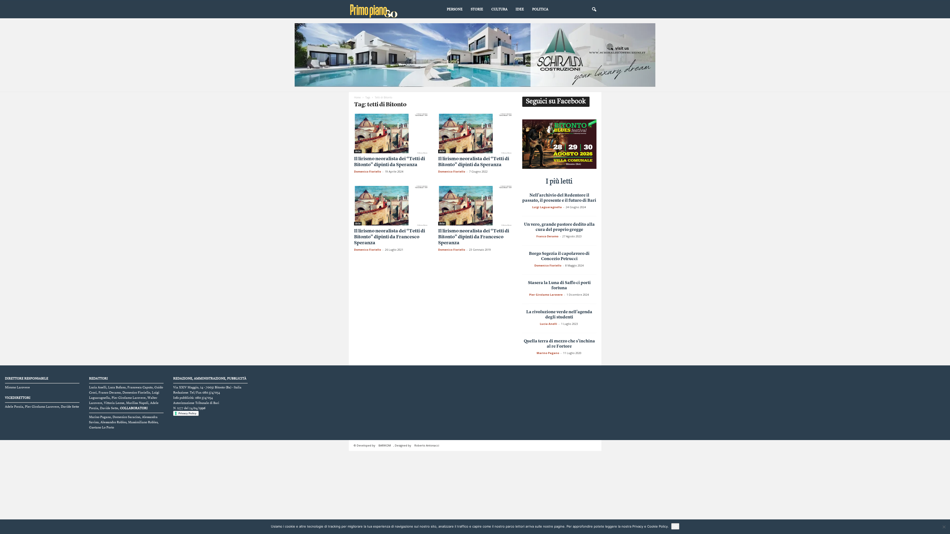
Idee (520, 9)
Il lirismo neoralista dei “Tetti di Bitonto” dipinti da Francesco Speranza (389, 237)
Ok (675, 526)
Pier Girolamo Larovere (546, 294)
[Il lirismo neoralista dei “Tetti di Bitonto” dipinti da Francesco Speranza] (391, 205)
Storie (477, 9)
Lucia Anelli (548, 324)
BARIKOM (385, 445)
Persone (455, 9)
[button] (594, 9)
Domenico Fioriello (367, 171)
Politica (540, 9)
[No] (943, 526)
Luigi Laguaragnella (547, 207)
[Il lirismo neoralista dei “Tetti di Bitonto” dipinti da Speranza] (391, 133)
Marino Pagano (548, 353)
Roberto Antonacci (426, 445)
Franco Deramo (547, 236)
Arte (357, 151)
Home (357, 97)
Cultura (499, 9)
